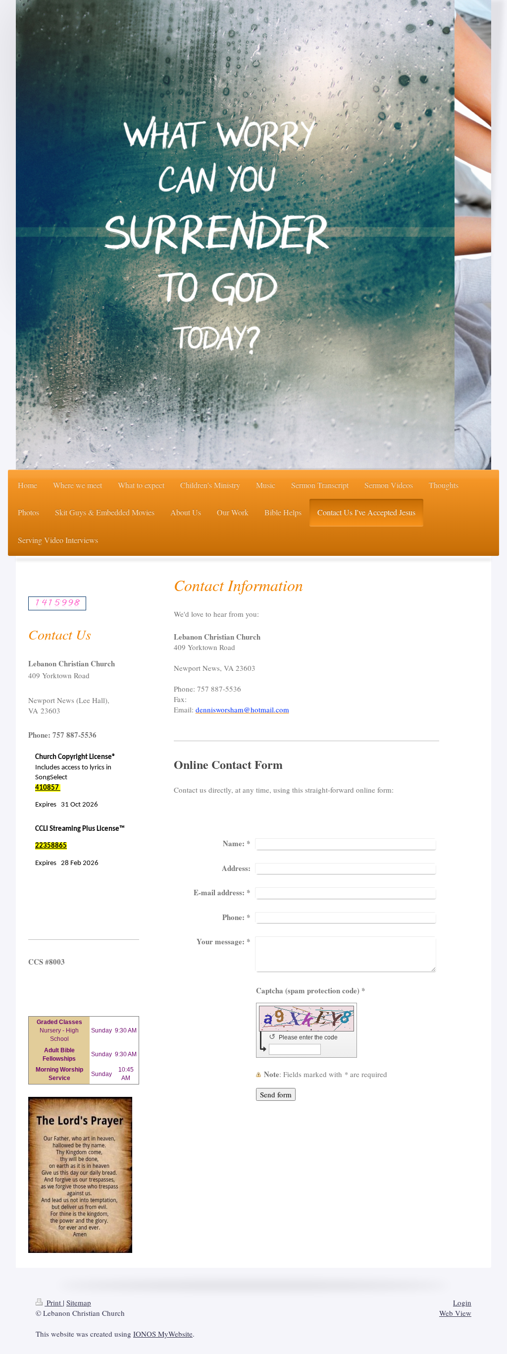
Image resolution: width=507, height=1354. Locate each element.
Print (54, 1302)
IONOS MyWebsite (163, 1334)
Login (462, 1302)
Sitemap (78, 1302)
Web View (455, 1313)
